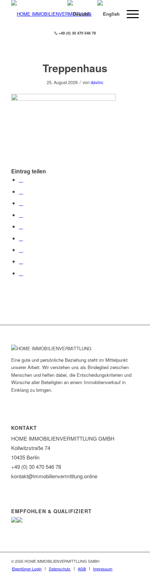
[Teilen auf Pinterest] (21, 214)
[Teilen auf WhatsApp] (21, 203)
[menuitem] (26, 568)
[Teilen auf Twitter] (21, 191)
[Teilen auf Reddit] (21, 261)
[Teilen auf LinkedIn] (21, 226)
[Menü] (129, 14)
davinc (97, 82)
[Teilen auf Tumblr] (21, 238)
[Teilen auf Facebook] (21, 179)
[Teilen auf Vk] (21, 249)
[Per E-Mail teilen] (21, 273)
